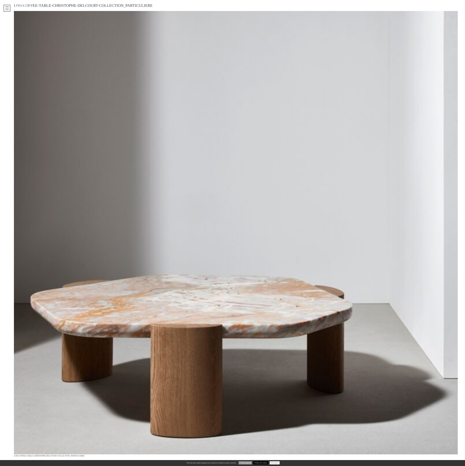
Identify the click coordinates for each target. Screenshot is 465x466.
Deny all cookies (261, 463)
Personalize (274, 463)
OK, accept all (246, 463)
